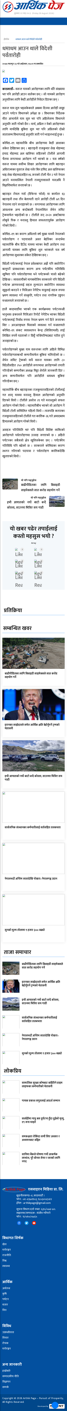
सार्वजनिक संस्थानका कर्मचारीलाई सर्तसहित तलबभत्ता (33, 827)
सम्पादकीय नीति (10, 1376)
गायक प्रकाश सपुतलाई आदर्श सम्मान (41, 1100)
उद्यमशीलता (8, 1332)
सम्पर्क (5, 1387)
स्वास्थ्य (6, 1266)
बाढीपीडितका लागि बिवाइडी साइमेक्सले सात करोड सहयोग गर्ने (31, 675)
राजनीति (6, 1255)
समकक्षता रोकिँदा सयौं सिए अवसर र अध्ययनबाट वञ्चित (41, 1138)
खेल (4, 1244)
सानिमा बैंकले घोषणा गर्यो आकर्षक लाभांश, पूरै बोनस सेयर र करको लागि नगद (41, 1158)
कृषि (4, 1293)
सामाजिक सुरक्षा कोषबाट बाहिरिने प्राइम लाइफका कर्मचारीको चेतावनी (42, 1085)
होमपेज (7, 39)
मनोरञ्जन (6, 1249)
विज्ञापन (6, 1381)
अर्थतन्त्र (6, 1288)
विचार (5, 1337)
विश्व (4, 1260)
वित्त (4, 1310)
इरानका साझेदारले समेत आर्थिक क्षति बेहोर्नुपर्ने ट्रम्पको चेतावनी (32, 727)
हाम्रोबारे (6, 1371)
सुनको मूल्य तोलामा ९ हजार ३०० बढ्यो (25, 930)
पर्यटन (5, 1299)
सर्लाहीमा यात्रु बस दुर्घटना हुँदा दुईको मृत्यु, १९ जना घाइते (43, 1120)
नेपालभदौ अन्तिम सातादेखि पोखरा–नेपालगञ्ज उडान (31, 878)
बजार (5, 1304)
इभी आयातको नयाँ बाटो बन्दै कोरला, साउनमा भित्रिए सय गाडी (33, 778)
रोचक (5, 1343)
